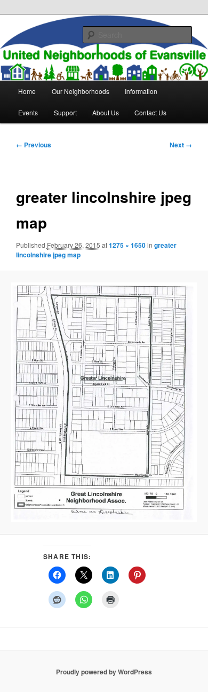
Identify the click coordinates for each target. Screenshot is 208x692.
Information (141, 91)
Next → (181, 145)
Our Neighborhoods (80, 91)
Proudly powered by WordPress (104, 672)
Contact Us (150, 112)
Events (28, 112)
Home (27, 91)
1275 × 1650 (127, 245)
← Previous (33, 145)
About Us (105, 112)
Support (65, 112)
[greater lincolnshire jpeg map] (103, 402)
